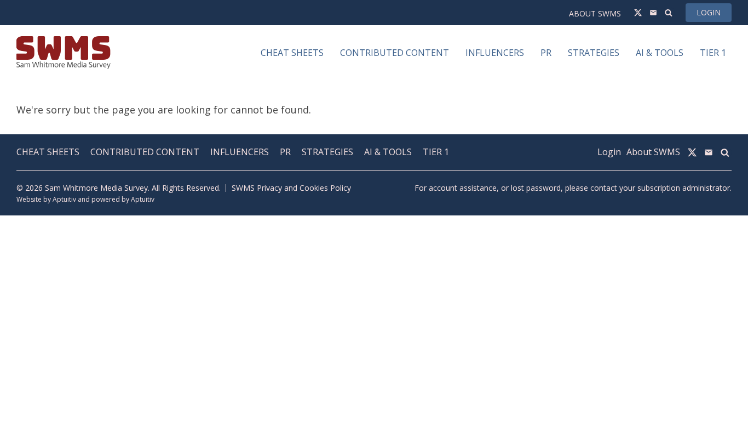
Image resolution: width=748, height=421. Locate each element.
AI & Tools (388, 152)
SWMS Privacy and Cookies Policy (291, 188)
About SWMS (595, 13)
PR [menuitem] (545, 53)
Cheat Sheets (47, 152)
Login (709, 12)
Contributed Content (144, 152)
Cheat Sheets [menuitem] (292, 53)
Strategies (327, 152)
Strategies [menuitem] (593, 53)
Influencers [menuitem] (494, 53)
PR (285, 152)
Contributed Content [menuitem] (394, 53)
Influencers (239, 152)
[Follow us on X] (638, 13)
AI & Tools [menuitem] (659, 53)
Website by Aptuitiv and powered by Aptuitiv (85, 199)
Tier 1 (436, 152)
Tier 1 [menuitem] (713, 53)
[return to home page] (63, 52)
